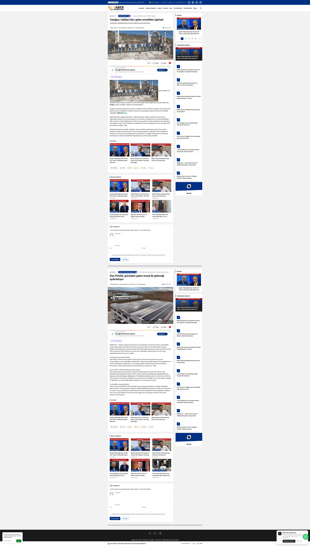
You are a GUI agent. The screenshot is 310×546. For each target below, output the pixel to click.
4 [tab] (192, 38)
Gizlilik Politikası (7, 540)
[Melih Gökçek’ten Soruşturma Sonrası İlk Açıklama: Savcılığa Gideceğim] (140, 153)
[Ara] (189, 2)
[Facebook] (150, 533)
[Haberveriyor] (116, 8)
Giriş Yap (125, 259)
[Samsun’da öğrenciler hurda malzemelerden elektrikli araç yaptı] (161, 468)
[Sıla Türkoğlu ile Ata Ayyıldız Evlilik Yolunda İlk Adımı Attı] (189, 120)
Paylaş (200, 543)
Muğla (112, 105)
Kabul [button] (19, 540)
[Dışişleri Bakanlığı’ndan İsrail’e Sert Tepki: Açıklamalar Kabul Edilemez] (119, 153)
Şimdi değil (299, 541)
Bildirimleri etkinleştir (289, 541)
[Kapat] (169, 68)
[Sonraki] (199, 38)
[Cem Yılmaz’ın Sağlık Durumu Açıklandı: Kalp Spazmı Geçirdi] (189, 133)
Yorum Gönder (115, 259)
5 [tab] (195, 38)
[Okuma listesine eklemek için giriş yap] (170, 63)
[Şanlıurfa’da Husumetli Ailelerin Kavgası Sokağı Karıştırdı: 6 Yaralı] (189, 94)
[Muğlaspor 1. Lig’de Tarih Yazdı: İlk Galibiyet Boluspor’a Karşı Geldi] (189, 160)
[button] (192, 2)
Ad (111, 248)
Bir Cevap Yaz (115, 226)
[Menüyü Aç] (128, 8)
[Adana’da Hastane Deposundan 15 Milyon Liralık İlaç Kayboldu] (189, 80)
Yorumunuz (118, 233)
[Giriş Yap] (196, 2)
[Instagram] (160, 533)
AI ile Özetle (118, 77)
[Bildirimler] (200, 2)
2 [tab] (185, 38)
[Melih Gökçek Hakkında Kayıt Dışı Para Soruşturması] (161, 153)
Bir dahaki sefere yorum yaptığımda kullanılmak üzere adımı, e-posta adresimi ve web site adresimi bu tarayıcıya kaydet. (138, 255)
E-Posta (144, 248)
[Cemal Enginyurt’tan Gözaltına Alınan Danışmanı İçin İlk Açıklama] (119, 209)
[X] (155, 533)
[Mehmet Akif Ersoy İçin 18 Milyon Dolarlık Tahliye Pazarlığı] (140, 209)
